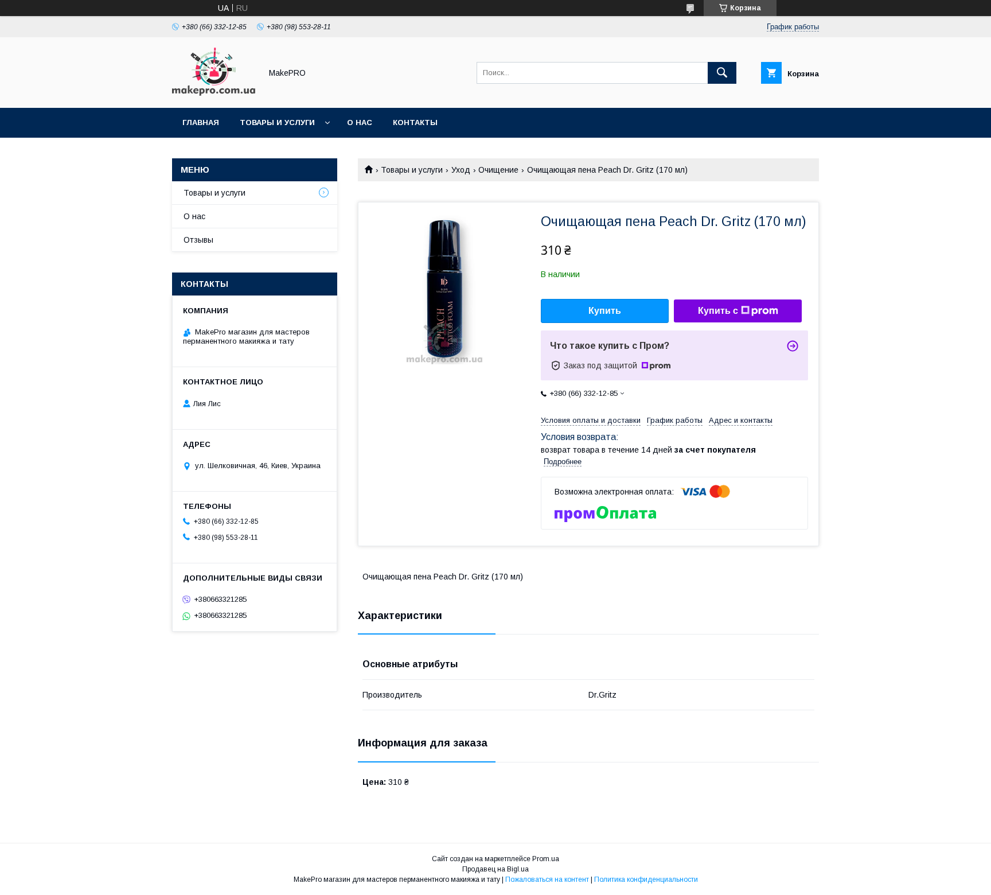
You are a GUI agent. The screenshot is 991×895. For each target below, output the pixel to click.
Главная (200, 122)
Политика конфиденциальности (646, 879)
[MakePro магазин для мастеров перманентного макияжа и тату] (213, 93)
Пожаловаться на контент (547, 879)
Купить (604, 311)
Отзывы (198, 239)
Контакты (415, 122)
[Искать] (722, 73)
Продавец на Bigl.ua (495, 869)
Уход (460, 169)
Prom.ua (545, 859)
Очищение (498, 169)
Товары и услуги (277, 122)
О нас (359, 122)
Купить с (718, 311)
